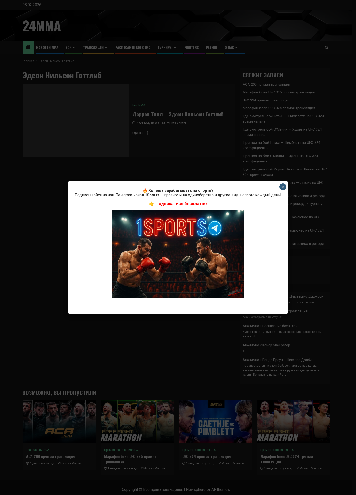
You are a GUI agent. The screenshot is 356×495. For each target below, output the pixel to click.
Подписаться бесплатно (181, 203)
